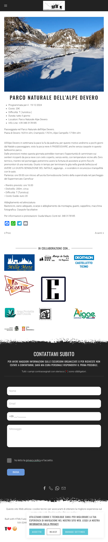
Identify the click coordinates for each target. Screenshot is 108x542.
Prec (8, 233)
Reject (53, 531)
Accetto (37, 531)
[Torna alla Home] (54, 5)
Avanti (98, 233)
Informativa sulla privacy (43, 524)
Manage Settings (75, 531)
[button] (5, 5)
